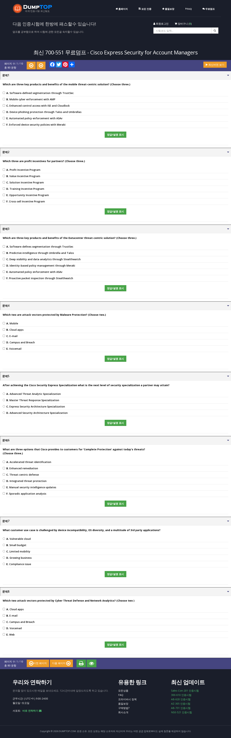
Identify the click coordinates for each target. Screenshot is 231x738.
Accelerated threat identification (28, 462)
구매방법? (123, 708)
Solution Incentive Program (25, 182)
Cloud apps (14, 329)
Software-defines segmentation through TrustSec (39, 246)
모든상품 (123, 690)
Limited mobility (18, 551)
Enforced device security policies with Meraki (36, 124)
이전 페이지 (40, 663)
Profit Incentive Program (23, 169)
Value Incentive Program (23, 176)
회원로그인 (162, 23)
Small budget (16, 545)
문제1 (5, 75)
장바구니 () (184, 23)
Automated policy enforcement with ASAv (34, 118)
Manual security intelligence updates (31, 487)
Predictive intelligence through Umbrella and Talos (40, 253)
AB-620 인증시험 (181, 699)
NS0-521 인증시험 (181, 712)
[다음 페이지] (40, 65)
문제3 (5, 229)
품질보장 (123, 703)
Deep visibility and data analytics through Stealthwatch (43, 259)
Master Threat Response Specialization (32, 400)
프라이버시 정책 (127, 699)
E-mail (12, 336)
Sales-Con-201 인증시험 (185, 690)
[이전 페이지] (31, 65)
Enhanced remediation (22, 468)
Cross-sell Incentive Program (25, 201)
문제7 (5, 521)
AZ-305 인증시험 (180, 703)
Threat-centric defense (22, 474)
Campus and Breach (20, 342)
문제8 (5, 591)
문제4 (5, 306)
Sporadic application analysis (26, 493)
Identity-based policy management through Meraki (40, 265)
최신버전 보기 (216, 64)
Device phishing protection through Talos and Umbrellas (43, 112)
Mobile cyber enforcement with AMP (30, 99)
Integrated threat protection (26, 481)
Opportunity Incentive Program (27, 195)
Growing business (19, 557)
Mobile (12, 323)
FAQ (120, 695)
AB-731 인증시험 (181, 708)
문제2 (5, 152)
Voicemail (13, 348)
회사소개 (123, 712)
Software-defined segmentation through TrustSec (40, 93)
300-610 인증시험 (181, 695)
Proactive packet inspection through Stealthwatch (39, 278)
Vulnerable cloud (18, 538)
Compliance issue (18, 564)
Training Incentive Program (25, 188)
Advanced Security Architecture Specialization (37, 413)
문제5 (5, 376)
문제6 (5, 440)
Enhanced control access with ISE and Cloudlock (38, 105)
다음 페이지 (59, 663)
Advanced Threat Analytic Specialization (33, 394)
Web (10, 634)
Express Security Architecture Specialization (35, 406)
